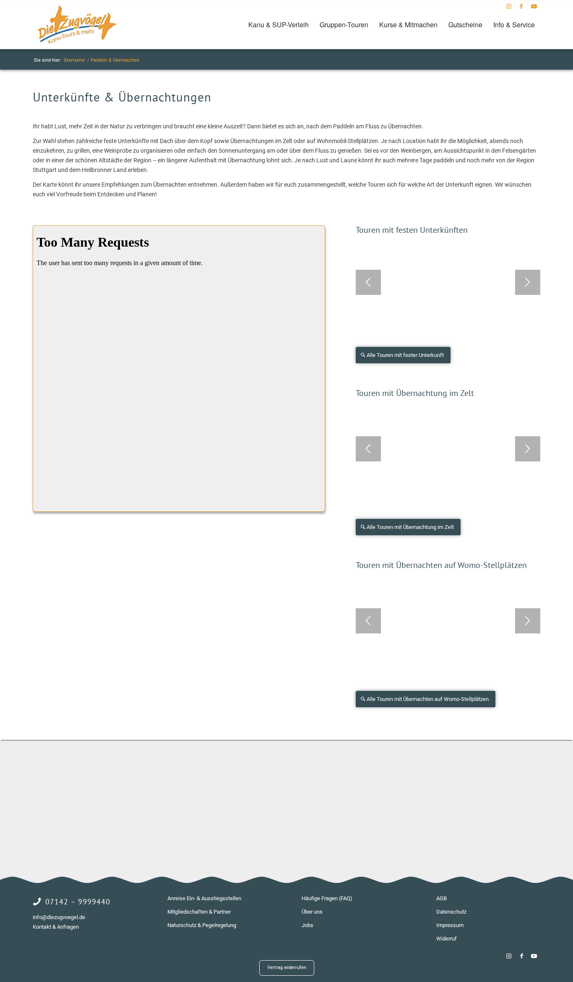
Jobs (307, 925)
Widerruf (446, 938)
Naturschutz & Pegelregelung (201, 925)
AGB (441, 898)
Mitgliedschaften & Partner (199, 912)
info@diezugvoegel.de (59, 917)
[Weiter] (527, 282)
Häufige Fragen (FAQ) (327, 898)
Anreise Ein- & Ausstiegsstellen (204, 898)
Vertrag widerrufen (286, 967)
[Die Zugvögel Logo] (77, 24)
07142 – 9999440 (77, 901)
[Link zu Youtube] (534, 6)
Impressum (450, 925)
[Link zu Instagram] (509, 6)
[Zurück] (368, 282)
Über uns (312, 912)
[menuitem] (278, 24)
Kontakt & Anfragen (56, 927)
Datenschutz (451, 912)
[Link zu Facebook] (521, 6)
